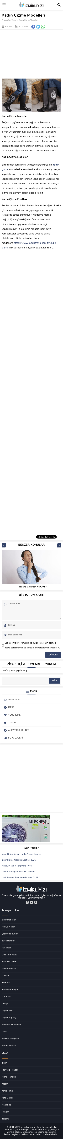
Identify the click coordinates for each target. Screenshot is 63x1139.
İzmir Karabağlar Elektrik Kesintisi (18, 872)
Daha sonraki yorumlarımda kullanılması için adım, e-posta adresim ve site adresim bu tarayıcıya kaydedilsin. (32, 645)
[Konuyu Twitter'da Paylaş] (38, 27)
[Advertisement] (31, 54)
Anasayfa (6, 20)
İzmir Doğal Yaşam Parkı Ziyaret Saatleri (21, 854)
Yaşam (14, 20)
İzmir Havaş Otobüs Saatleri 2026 (19, 860)
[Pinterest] (35, 902)
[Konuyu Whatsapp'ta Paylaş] (43, 27)
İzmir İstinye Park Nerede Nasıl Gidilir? (21, 877)
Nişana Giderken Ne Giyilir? (33, 587)
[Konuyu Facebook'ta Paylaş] (33, 27)
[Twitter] (31, 902)
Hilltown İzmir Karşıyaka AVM (17, 866)
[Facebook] (27, 902)
